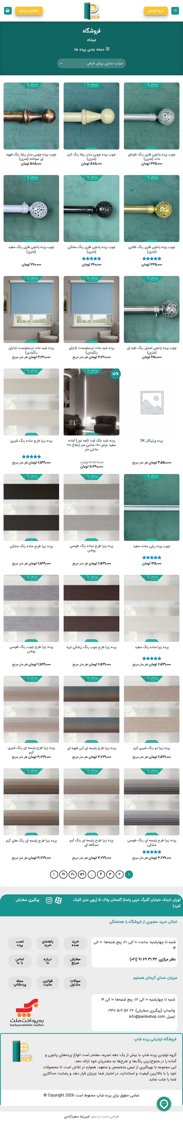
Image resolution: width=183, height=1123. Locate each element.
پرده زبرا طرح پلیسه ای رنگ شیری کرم (31, 750)
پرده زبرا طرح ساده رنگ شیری (31, 441)
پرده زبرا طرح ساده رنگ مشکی (31, 546)
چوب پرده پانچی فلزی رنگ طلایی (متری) (151, 249)
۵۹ (82, 874)
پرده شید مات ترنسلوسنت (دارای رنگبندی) (91, 350)
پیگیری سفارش (27, 900)
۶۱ (63, 874)
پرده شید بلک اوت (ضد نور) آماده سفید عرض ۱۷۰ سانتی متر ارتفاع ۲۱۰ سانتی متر (91, 445)
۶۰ (72, 874)
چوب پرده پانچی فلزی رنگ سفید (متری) (31, 249)
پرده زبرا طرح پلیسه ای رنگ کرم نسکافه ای (91, 842)
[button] (175, 11)
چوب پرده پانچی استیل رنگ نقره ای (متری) (152, 350)
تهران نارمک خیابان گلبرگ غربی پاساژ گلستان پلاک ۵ (139, 900)
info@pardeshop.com (147, 1017)
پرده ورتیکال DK (152, 441)
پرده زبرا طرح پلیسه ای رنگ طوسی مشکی (151, 842)
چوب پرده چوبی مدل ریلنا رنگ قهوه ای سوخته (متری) (31, 157)
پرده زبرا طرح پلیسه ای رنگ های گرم (31, 841)
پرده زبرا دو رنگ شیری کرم (151, 748)
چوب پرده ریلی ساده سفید (151, 546)
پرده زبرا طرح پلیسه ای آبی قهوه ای (91, 748)
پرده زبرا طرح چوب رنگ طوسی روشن (31, 649)
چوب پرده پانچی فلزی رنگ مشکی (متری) (91, 249)
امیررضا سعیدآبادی (77, 1116)
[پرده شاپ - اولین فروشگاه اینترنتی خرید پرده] (91, 11)
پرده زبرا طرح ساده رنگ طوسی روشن (91, 548)
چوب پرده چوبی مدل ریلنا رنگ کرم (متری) (91, 157)
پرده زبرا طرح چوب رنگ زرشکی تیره (91, 647)
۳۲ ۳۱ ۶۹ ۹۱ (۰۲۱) (143, 959)
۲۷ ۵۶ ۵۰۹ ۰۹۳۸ (121, 1010)
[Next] (54, 874)
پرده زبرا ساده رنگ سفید (152, 647)
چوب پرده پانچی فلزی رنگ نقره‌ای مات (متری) (151, 157)
